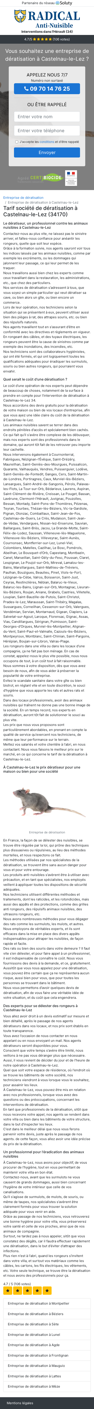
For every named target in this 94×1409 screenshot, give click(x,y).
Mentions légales (20, 1403)
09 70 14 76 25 (49, 88)
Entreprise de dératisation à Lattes (34, 1376)
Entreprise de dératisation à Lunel (34, 1335)
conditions (47, 142)
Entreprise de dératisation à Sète (33, 1324)
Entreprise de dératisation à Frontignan (38, 1355)
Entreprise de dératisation (23, 198)
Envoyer (47, 152)
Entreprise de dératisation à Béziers (35, 1314)
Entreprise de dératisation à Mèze (34, 1386)
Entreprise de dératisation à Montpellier (38, 1303)
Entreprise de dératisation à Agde (34, 1345)
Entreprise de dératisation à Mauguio (36, 1366)
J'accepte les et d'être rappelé (49, 142)
